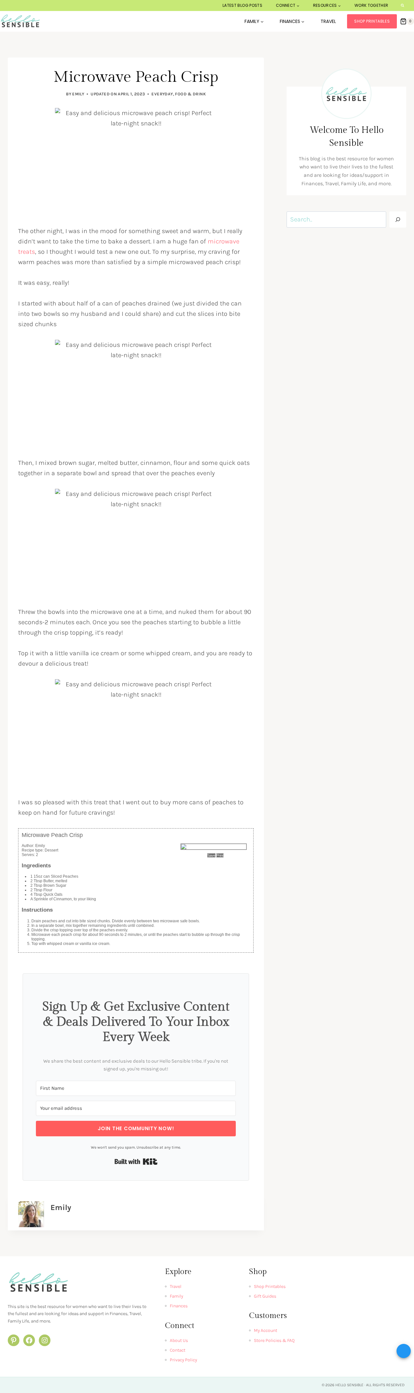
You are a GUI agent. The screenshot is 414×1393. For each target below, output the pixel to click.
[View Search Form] (402, 6)
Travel (328, 21)
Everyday (162, 93)
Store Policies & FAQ (274, 1340)
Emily (78, 93)
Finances (179, 1306)
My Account (265, 1330)
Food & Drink (190, 93)
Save (211, 855)
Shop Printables (372, 21)
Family (176, 1296)
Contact (177, 1350)
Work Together (371, 5)
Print (219, 855)
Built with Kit (136, 1161)
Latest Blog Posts (242, 5)
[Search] (397, 219)
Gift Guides (265, 1296)
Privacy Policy (183, 1360)
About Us (179, 1340)
